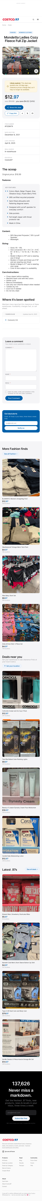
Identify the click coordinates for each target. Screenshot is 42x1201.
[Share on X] (27, 113)
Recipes (21, 1165)
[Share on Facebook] (22, 113)
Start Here (5, 1181)
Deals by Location (7, 1163)
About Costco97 (6, 1184)
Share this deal (15, 107)
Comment (9, 347)
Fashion (13, 32)
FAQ (31, 1165)
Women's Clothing (25, 32)
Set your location (13, 666)
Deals (10, 25)
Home (4, 25)
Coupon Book (6, 1170)
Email (8, 383)
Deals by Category (7, 1165)
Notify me (21, 428)
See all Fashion (10, 454)
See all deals (32, 869)
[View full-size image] (36, 71)
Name (7, 374)
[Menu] (38, 19)
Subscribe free (21, 1118)
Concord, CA (13, 320)
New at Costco (6, 1168)
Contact (4, 1186)
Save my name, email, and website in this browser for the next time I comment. (21, 392)
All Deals (4, 1160)
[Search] (33, 19)
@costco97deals (10, 1151)
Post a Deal (33, 1160)
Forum (32, 1163)
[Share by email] (32, 113)
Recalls (21, 1163)
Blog (20, 1160)
